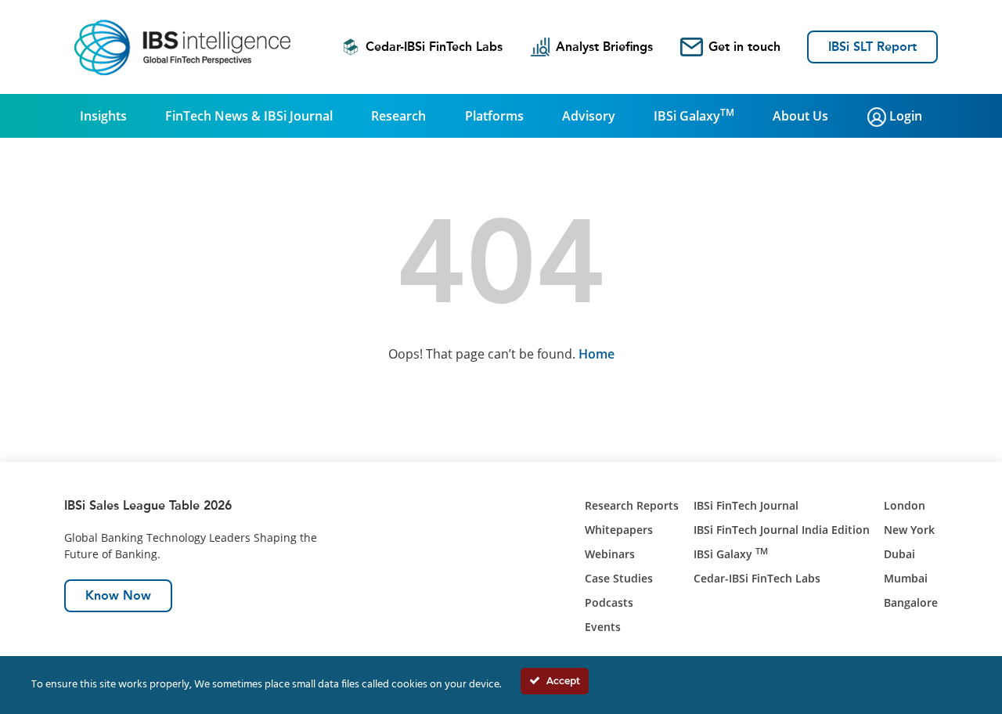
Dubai (899, 553)
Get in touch (744, 46)
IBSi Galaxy (694, 115)
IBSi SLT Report (872, 46)
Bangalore (911, 602)
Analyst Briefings (604, 46)
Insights (103, 115)
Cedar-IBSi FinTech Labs (434, 46)
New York (909, 529)
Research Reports (632, 505)
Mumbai (906, 578)
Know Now (118, 595)
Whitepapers (619, 529)
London (904, 505)
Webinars (610, 553)
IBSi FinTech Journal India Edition (782, 529)
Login (904, 115)
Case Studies (619, 578)
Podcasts (609, 602)
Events (603, 626)
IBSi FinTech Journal (746, 505)
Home (596, 353)
